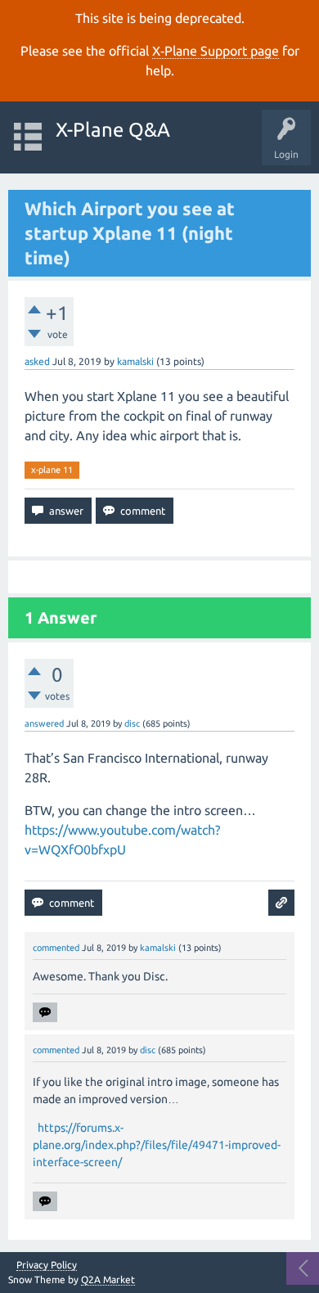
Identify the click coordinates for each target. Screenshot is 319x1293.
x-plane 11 (52, 470)
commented (56, 948)
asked (37, 361)
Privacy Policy (46, 1265)
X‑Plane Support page (215, 50)
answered (44, 723)
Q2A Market (108, 1279)
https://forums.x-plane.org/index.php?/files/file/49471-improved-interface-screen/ (157, 1145)
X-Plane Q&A (113, 130)
